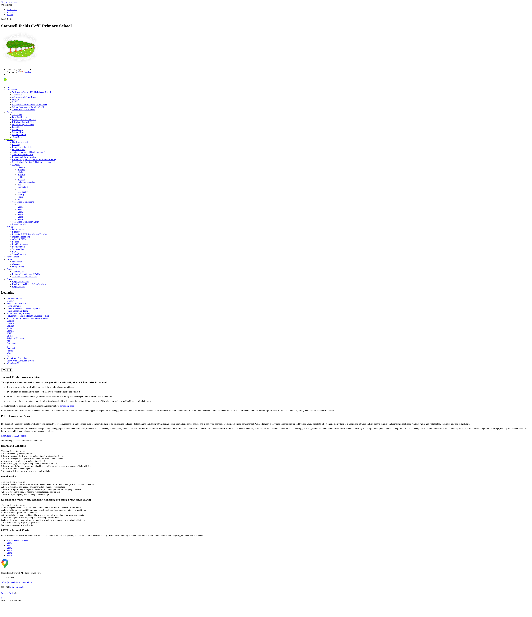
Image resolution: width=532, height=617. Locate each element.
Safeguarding (18, 249)
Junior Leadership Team (22, 154)
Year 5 (20, 217)
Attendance (17, 114)
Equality (16, 232)
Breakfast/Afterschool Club (24, 119)
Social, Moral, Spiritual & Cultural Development (33, 162)
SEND (15, 252)
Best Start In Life (19, 117)
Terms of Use (18, 271)
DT (19, 189)
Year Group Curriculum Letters (25, 222)
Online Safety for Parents (23, 124)
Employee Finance (20, 281)
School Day (17, 129)
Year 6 (20, 219)
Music (20, 197)
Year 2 (20, 209)
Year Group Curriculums (23, 202)
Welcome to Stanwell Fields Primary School (31, 92)
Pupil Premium (18, 247)
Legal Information (17, 587)
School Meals (18, 132)
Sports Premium (19, 254)
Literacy (21, 167)
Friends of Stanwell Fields (23, 122)
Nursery (15, 99)
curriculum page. (67, 406)
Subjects (16, 164)
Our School (12, 89)
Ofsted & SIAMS (20, 239)
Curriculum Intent (20, 142)
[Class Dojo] (5, 82)
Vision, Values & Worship (23, 109)
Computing (23, 187)
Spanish (21, 174)
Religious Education (26, 182)
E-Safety (16, 144)
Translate (27, 72)
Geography (23, 192)
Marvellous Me (18, 224)
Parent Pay (17, 127)
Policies (10, 14)
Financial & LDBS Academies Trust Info (30, 234)
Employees (11, 279)
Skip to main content (10, 2)
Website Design (8, 593)
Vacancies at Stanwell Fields (24, 276)
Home (9, 87)
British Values (18, 229)
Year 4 (20, 214)
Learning (11, 139)
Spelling (21, 169)
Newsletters (17, 262)
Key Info (11, 227)
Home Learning (19, 149)
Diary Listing (18, 266)
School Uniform (19, 134)
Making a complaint (21, 237)
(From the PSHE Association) (14, 436)
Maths (20, 172)
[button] (13, 19)
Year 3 (20, 212)
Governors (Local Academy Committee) (29, 104)
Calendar (16, 264)
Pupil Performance (20, 244)
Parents (10, 112)
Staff (14, 102)
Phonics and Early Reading (24, 157)
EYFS (20, 204)
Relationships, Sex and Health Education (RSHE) (34, 159)
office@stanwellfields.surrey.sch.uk (16, 582)
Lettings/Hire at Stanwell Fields (26, 274)
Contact (10, 269)
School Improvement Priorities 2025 (28, 107)
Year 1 (20, 207)
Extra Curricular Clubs (22, 147)
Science (21, 179)
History (21, 194)
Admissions (17, 94)
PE (19, 199)
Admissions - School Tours (24, 97)
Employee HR (18, 286)
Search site (6, 600)
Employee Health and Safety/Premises (29, 284)
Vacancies (11, 12)
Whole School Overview (17, 540)
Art (19, 184)
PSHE (20, 177)
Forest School (13, 257)
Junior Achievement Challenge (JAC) (28, 152)
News (9, 259)
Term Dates (12, 9)
